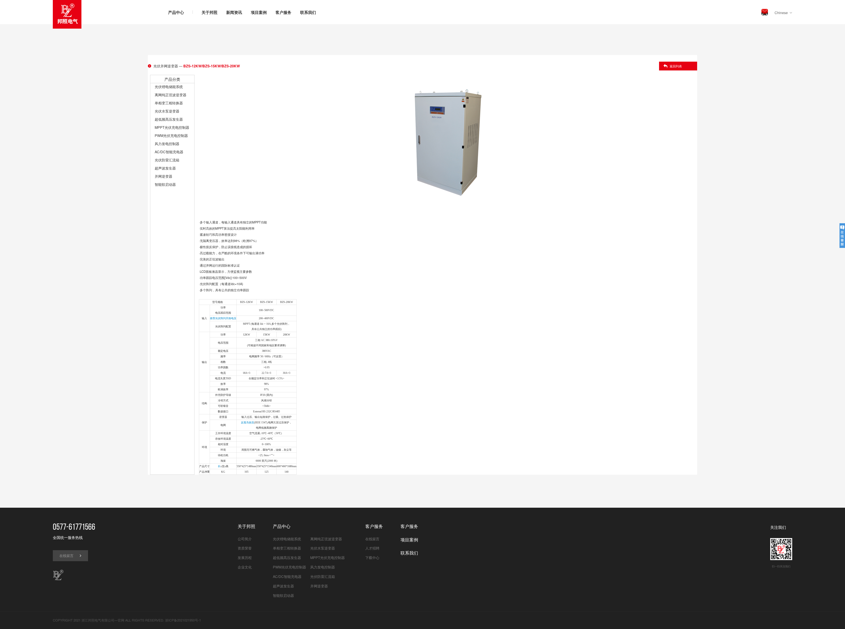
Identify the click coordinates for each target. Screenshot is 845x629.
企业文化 (245, 567)
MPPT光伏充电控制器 (172, 127)
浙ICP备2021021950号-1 (183, 620)
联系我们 (308, 12)
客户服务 (283, 12)
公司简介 (245, 538)
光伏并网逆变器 (165, 65)
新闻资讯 (234, 12)
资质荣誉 (245, 548)
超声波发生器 (165, 168)
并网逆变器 (163, 176)
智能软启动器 (165, 184)
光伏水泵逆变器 (167, 111)
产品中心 (176, 12)
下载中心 (372, 557)
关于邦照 (209, 12)
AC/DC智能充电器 (169, 151)
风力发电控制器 (167, 143)
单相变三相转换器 (169, 102)
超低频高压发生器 (169, 119)
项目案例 (259, 12)
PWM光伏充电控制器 (171, 135)
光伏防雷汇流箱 (167, 159)
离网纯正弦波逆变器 (170, 94)
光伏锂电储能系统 (169, 86)
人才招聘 (372, 548)
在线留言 (66, 555)
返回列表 (676, 66)
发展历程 (245, 557)
